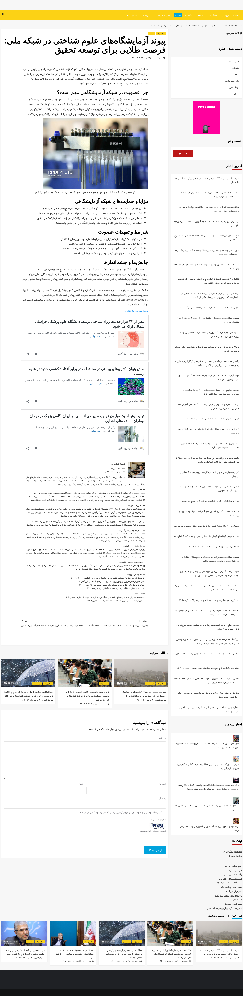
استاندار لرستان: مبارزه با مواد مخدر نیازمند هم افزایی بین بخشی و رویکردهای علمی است (207, 695)
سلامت (199, 15)
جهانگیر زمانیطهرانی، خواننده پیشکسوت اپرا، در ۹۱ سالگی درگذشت (207, 600)
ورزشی (225, 15)
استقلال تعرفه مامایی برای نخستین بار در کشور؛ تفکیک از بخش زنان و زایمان (207, 808)
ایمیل (162, 784)
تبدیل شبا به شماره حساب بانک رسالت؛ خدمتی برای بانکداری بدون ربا (207, 656)
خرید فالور (236, 899)
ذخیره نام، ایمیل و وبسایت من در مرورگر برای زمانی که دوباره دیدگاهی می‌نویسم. (120, 812)
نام (81, 784)
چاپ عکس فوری (233, 865)
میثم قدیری (158, 58)
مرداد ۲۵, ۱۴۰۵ (73, 961)
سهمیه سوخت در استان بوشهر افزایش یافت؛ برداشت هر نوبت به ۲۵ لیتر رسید (206, 266)
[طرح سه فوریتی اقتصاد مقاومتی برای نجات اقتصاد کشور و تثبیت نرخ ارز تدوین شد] (24, 933)
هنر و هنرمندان (162, 15)
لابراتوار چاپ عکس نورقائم (228, 895)
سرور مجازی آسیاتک (231, 887)
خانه (235, 15)
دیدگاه (161, 738)
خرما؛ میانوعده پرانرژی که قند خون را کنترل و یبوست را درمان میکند (209, 828)
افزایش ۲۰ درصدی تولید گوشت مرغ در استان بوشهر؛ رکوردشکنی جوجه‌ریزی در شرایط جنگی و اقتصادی (208, 281)
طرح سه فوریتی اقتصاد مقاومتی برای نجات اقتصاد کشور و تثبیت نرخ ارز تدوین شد (206, 238)
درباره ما (145, 15)
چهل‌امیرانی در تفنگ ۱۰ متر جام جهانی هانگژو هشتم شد (213, 419)
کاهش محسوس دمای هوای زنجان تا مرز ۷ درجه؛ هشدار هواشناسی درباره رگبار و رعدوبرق (207, 489)
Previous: (117, 623)
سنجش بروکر (235, 855)
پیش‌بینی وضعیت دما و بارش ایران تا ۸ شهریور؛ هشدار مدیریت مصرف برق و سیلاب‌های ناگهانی (209, 445)
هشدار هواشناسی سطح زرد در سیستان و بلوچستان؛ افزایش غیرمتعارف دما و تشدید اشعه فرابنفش (210, 559)
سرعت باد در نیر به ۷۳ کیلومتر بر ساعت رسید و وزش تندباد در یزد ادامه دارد (144, 694)
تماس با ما (131, 15)
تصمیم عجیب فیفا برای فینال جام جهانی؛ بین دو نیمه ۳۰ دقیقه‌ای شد (206, 536)
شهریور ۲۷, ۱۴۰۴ (142, 58)
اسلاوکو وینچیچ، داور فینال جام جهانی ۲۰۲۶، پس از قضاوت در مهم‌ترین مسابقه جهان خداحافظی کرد (210, 392)
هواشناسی (212, 15)
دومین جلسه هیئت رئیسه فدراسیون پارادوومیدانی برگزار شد (209, 308)
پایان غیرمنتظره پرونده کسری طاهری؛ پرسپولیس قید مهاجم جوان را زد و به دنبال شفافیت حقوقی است (207, 588)
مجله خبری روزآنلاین (136, 311)
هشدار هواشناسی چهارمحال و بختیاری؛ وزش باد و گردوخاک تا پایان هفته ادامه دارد (208, 320)
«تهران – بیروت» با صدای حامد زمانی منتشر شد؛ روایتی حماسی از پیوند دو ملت (209, 709)
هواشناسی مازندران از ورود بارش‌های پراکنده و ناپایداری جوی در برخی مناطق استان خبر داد (28, 694)
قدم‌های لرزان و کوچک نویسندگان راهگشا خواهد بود (214, 547)
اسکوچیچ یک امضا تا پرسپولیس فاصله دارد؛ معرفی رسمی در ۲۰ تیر (207, 668)
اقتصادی (183, 15)
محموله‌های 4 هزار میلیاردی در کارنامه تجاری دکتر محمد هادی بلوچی (206, 526)
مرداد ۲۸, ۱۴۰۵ (89, 704)
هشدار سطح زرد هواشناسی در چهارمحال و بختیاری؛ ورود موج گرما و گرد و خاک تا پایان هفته (207, 627)
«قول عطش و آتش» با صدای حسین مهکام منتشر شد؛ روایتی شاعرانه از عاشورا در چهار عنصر (206, 252)
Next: (52, 623)
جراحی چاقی (235, 870)
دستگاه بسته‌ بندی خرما (229, 882)
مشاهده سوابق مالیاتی (230, 878)
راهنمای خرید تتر (233, 874)
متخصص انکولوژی (232, 851)
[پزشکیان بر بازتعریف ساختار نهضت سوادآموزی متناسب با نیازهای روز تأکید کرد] (73, 933)
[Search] (3, 14)
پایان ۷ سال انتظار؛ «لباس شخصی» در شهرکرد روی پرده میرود (210, 501)
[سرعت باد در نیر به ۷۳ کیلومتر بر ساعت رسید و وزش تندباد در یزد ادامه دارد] (141, 673)
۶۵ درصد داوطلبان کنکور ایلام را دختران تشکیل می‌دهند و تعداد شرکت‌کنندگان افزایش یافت (87, 696)
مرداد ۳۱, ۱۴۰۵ (146, 700)
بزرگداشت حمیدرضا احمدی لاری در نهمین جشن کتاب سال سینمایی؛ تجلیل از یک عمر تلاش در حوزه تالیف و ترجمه (207, 641)
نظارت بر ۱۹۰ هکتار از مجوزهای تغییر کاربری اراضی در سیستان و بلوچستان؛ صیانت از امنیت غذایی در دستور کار (209, 573)
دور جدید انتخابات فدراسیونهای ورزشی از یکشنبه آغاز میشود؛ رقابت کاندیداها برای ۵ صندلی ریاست (206, 612)
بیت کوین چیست (233, 903)
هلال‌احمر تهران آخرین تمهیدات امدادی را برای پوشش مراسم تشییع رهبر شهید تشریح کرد (207, 746)
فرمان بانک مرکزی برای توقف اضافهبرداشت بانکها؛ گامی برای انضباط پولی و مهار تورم (207, 349)
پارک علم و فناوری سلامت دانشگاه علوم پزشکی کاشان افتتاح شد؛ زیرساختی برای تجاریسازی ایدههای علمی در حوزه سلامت (208, 787)
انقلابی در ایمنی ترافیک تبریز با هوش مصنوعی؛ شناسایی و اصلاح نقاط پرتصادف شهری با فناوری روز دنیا (206, 680)
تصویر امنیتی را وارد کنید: (152, 831)
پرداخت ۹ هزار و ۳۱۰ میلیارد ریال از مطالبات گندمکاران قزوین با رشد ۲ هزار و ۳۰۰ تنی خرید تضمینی (207, 406)
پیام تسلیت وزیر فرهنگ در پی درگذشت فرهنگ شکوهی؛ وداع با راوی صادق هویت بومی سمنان (208, 334)
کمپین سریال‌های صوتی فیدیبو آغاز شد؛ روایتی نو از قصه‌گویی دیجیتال (209, 474)
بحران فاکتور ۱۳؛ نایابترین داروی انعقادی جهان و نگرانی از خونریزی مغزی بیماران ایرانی (208, 766)
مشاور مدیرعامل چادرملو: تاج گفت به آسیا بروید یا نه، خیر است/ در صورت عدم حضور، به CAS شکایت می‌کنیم (207, 460)
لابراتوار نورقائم (234, 891)
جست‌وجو (235, 141)
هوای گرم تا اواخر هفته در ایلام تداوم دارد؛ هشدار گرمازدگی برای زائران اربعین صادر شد (208, 377)
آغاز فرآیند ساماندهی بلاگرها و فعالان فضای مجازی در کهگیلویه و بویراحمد (208, 431)
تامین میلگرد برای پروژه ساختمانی (224, 908)
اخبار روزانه (161, 33)
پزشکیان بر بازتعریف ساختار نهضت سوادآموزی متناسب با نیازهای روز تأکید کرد (206, 223)
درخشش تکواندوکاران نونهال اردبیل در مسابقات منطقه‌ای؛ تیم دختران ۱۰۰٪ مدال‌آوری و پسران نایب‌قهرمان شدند (209, 295)
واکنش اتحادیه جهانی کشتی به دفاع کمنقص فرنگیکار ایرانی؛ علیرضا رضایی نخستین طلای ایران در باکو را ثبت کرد (206, 363)
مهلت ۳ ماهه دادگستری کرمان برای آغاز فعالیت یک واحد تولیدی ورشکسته (209, 513)
